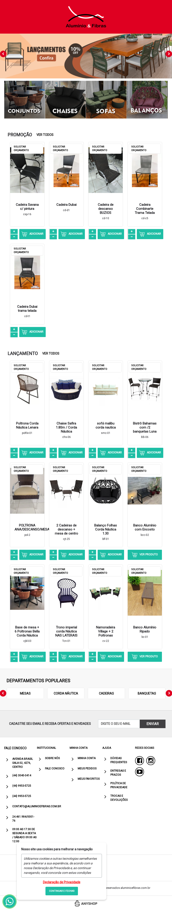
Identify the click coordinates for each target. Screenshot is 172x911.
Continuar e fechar (61, 890)
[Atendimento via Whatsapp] (9, 901)
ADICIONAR (36, 233)
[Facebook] (139, 760)
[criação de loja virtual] (86, 903)
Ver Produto (149, 554)
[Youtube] (139, 771)
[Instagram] (150, 760)
